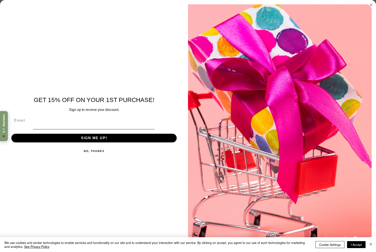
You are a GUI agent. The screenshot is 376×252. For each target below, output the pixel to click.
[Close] (370, 245)
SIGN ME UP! (94, 138)
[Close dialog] (371, 4)
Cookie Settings (330, 244)
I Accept (356, 244)
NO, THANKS (94, 151)
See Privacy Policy (36, 246)
